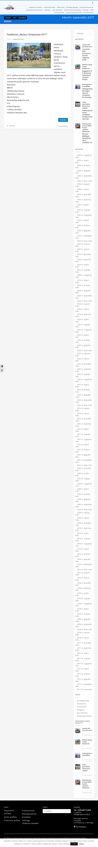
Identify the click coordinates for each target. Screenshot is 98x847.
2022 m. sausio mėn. (82, 414)
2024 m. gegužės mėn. (83, 291)
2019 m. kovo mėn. (84, 569)
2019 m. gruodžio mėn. (83, 524)
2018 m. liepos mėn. (82, 610)
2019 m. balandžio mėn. (83, 565)
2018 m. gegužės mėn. (83, 620)
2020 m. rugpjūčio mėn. (83, 485)
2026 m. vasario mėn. (82, 185)
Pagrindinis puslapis (9, 812)
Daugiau (63, 120)
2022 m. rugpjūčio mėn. (83, 380)
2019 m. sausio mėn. (82, 579)
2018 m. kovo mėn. (84, 629)
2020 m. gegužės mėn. (83, 500)
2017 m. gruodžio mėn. (83, 644)
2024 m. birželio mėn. (82, 286)
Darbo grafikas (10, 817)
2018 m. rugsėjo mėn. (82, 599)
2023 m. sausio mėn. (82, 360)
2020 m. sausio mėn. (82, 519)
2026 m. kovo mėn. (84, 181)
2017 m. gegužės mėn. (83, 680)
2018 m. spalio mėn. (82, 594)
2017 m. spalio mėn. (82, 654)
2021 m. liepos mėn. (82, 445)
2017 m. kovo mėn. (84, 689)
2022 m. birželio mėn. (82, 391)
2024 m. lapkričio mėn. (83, 260)
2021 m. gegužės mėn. (83, 456)
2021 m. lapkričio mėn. (83, 425)
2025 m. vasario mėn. (82, 245)
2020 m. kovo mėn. (84, 509)
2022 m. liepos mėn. (82, 385)
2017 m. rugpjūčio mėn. (83, 664)
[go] (90, 34)
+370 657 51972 (84, 810)
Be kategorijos (83, 700)
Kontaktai (26, 817)
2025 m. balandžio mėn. (83, 237)
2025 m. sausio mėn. (82, 250)
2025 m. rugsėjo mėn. (82, 211)
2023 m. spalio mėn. (82, 320)
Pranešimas (82, 707)
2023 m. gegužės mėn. (83, 346)
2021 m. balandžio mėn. (83, 461)
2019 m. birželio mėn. (82, 555)
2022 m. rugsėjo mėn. (82, 375)
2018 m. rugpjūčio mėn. (83, 604)
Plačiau (81, 844)
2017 (14, 18)
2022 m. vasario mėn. (82, 409)
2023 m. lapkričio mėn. (83, 315)
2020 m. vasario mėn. (82, 513)
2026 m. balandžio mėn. (83, 177)
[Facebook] (92, 2)
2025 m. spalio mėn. (82, 206)
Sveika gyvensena (84, 716)
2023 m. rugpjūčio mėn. (83, 331)
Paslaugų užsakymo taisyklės (30, 821)
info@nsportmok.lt (82, 814)
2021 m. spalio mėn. (82, 430)
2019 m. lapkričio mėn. (83, 529)
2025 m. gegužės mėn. (83, 231)
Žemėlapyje (80, 826)
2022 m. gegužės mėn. (83, 396)
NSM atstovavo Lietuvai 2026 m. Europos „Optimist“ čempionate (87, 127)
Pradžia (8, 18)
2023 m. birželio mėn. (82, 341)
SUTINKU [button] (74, 844)
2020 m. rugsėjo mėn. (82, 479)
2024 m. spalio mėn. (82, 266)
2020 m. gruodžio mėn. (83, 469)
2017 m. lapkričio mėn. (83, 649)
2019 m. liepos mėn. (82, 550)
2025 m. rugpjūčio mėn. (83, 216)
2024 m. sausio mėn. (82, 310)
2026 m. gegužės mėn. (83, 171)
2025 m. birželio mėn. (82, 226)
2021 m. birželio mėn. (82, 450)
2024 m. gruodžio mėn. (83, 255)
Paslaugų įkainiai (29, 814)
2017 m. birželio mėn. (82, 675)
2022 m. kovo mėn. (84, 405)
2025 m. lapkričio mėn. (83, 200)
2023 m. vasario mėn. (82, 354)
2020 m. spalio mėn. (82, 474)
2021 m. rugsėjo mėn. (82, 435)
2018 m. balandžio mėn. (83, 625)
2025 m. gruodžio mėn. (83, 195)
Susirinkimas (82, 713)
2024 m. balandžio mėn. (83, 297)
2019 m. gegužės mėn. (83, 560)
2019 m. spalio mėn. (82, 534)
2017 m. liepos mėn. (82, 670)
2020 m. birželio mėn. (82, 495)
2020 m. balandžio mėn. (83, 505)
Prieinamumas (28, 810)
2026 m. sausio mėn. (82, 190)
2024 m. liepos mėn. (82, 281)
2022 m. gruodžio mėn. (83, 365)
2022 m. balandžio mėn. (83, 401)
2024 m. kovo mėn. (84, 301)
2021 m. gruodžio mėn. (83, 419)
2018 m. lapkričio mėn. (83, 589)
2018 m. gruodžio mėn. (83, 584)
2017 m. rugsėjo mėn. (82, 659)
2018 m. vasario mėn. (82, 633)
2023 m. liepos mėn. (82, 336)
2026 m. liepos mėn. (82, 161)
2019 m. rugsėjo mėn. (82, 539)
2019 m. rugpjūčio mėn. (83, 545)
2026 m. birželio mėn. (82, 166)
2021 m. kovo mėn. (84, 465)
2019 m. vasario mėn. (82, 573)
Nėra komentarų (63, 126)
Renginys (80, 710)
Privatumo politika (12, 820)
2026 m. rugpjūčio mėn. (83, 156)
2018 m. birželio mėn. (82, 615)
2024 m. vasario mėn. (82, 305)
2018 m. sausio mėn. (82, 639)
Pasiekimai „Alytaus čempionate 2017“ (27, 34)
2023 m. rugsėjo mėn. (82, 325)
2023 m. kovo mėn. (84, 350)
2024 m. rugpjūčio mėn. (83, 276)
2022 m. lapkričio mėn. (83, 370)
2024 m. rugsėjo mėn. (82, 271)
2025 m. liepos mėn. (82, 221)
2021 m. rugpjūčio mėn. (83, 440)
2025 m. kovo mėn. (84, 241)
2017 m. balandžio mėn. (83, 685)
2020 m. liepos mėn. (82, 490)
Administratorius (18, 39)
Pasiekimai (12, 125)
